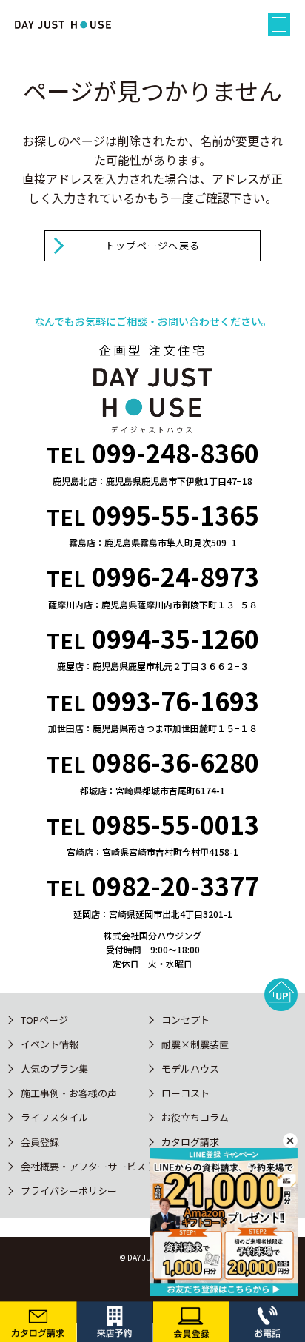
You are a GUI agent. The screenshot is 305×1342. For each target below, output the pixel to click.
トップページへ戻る (153, 245)
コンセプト (185, 1020)
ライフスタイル (54, 1117)
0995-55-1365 (175, 515)
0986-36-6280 (175, 762)
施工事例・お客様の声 (69, 1093)
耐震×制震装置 (195, 1044)
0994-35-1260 (175, 638)
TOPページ (44, 1020)
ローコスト (185, 1093)
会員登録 (40, 1142)
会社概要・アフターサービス (83, 1166)
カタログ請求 (190, 1142)
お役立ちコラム (195, 1117)
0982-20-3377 (175, 886)
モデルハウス (190, 1068)
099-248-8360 (175, 453)
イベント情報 (49, 1044)
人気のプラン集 (54, 1068)
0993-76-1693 (175, 700)
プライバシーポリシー (69, 1191)
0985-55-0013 (175, 824)
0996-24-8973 (175, 576)
